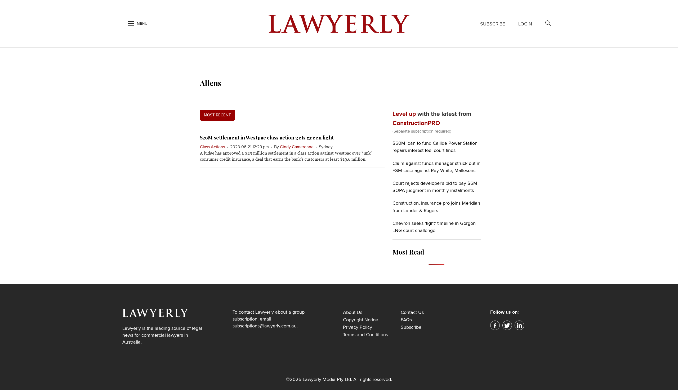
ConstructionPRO (416, 123)
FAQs (406, 320)
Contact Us (412, 312)
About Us (352, 312)
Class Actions (212, 147)
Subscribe (492, 24)
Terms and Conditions (365, 334)
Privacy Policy (357, 327)
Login (525, 24)
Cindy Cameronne (297, 147)
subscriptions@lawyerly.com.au (265, 326)
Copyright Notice (360, 320)
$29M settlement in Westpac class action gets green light (267, 137)
